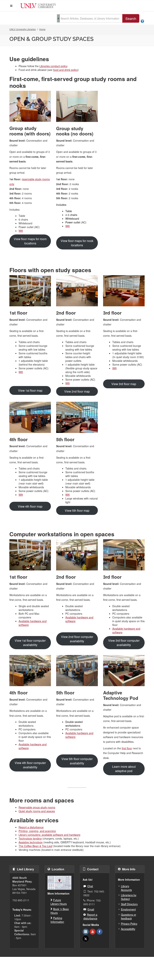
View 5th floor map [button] (77, 510)
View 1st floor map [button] (30, 390)
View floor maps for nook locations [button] (77, 243)
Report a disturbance (31, 827)
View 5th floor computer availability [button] (77, 761)
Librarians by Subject (128, 897)
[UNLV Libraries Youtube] (93, 932)
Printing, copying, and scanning (37, 831)
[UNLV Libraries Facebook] (100, 932)
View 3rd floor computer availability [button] (124, 642)
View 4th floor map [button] (30, 506)
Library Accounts (126, 888)
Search (130, 18)
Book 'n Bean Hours (60, 911)
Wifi (21, 231)
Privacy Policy (129, 923)
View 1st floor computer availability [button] (30, 642)
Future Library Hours (59, 902)
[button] (11, 6)
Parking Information (57, 920)
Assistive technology (31, 842)
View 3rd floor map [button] (123, 384)
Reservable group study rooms (37, 807)
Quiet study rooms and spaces (37, 811)
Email (91, 909)
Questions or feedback (128, 916)
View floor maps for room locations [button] (30, 241)
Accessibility (128, 929)
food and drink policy (65, 70)
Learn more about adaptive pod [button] (124, 768)
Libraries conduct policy (53, 66)
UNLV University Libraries (22, 29)
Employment (128, 909)
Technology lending (30, 838)
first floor (127, 748)
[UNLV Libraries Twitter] (86, 939)
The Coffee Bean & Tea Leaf (35, 846)
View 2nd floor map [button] (77, 391)
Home (42, 29)
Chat (90, 886)
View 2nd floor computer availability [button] (77, 639)
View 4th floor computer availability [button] (30, 765)
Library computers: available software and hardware (49, 835)
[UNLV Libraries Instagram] (86, 932)
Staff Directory (129, 904)
